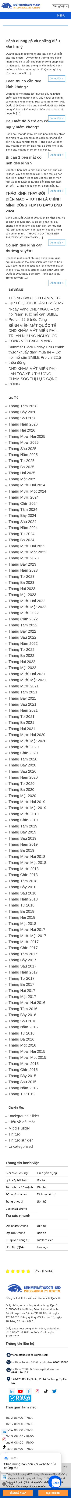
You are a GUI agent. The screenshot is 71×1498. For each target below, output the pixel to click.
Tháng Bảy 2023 (22, 564)
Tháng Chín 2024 (23, 503)
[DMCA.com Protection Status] (20, 1397)
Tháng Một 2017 (22, 997)
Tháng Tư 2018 (21, 905)
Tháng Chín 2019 (23, 820)
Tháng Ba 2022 (21, 655)
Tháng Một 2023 (22, 595)
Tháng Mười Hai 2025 (27, 436)
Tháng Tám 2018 (23, 881)
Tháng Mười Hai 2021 (27, 674)
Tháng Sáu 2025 (22, 449)
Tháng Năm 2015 (23, 1088)
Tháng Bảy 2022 (22, 631)
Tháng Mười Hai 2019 (27, 802)
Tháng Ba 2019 (21, 850)
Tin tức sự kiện (21, 1140)
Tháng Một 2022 (22, 668)
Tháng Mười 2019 (24, 814)
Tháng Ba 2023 (21, 582)
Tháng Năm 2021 (23, 710)
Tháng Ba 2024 (21, 540)
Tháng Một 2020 (22, 796)
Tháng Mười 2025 (24, 442)
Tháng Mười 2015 (24, 1064)
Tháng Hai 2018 (22, 917)
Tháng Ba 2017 (21, 984)
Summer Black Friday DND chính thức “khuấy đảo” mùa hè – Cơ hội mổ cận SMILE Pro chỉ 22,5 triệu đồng (36, 355)
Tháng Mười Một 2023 (27, 552)
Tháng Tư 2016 (21, 1033)
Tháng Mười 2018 (24, 869)
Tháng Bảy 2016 (22, 1015)
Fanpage (42, 1247)
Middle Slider (19, 1128)
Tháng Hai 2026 (22, 430)
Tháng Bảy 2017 (22, 960)
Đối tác (41, 1180)
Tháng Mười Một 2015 (27, 1057)
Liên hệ (41, 1201)
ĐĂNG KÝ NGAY (17, 1492)
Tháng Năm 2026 (23, 424)
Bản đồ (41, 1233)
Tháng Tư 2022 (21, 649)
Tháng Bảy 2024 (22, 515)
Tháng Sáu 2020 (22, 771)
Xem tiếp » (56, 78)
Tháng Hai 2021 (22, 729)
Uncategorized (21, 1146)
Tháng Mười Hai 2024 (27, 485)
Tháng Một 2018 (22, 924)
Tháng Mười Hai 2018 (27, 856)
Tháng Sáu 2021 (22, 704)
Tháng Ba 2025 (21, 467)
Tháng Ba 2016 (21, 1039)
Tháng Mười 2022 (24, 613)
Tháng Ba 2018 (21, 911)
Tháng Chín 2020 (23, 753)
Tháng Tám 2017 (23, 954)
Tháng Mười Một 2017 (27, 936)
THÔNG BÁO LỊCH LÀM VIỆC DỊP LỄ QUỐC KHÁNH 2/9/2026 (36, 300)
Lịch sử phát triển (17, 1180)
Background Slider (24, 1116)
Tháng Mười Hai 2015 (27, 1051)
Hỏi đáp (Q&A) (15, 1247)
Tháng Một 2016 (22, 1045)
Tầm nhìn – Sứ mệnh (19, 1187)
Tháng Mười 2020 (24, 747)
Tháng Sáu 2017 (22, 966)
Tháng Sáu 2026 (22, 418)
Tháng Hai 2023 (22, 589)
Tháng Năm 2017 (23, 972)
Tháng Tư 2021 (21, 716)
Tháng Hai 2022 (22, 662)
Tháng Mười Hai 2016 (27, 1003)
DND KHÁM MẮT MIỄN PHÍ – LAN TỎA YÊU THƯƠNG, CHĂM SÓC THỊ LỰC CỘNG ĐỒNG (34, 376)
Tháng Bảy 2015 (22, 1076)
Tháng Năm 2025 (23, 455)
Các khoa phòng (16, 1208)
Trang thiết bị (14, 1201)
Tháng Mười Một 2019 (27, 808)
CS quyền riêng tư (17, 1240)
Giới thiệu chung (17, 1173)
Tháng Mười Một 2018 (27, 863)
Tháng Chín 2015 (23, 1070)
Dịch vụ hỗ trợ (46, 1194)
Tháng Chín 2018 (23, 875)
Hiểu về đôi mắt (22, 1122)
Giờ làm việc (45, 1240)
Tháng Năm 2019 (23, 844)
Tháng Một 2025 (22, 479)
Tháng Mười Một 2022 (27, 607)
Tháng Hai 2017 (22, 991)
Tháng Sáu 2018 (22, 893)
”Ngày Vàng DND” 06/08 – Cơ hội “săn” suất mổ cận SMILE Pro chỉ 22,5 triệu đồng (34, 314)
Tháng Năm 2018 (23, 899)
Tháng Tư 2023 (21, 576)
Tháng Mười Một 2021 (27, 680)
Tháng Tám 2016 (23, 1009)
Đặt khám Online (17, 1225)
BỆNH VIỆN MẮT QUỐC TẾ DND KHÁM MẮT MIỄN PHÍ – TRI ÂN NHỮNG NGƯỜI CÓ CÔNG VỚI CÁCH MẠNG (34, 333)
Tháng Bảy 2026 (22, 412)
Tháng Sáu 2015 (22, 1082)
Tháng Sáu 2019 (22, 838)
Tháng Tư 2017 (21, 978)
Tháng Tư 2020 (21, 783)
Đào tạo (42, 1187)
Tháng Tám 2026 (23, 406)
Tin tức (14, 1134)
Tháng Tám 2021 (23, 692)
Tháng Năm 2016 (23, 1027)
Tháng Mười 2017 (24, 942)
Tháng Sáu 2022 (22, 637)
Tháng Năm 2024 (23, 528)
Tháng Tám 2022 (23, 625)
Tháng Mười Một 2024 (27, 491)
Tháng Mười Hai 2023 (27, 546)
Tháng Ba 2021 (21, 722)
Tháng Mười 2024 (24, 497)
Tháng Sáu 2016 (22, 1021)
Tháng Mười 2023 (24, 558)
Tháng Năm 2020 (23, 777)
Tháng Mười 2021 (24, 686)
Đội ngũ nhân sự (16, 1194)
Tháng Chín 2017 (23, 948)
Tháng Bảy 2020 (22, 765)
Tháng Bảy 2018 (22, 887)
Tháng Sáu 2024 (22, 522)
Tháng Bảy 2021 (22, 698)
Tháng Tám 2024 (23, 509)
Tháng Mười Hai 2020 (27, 735)
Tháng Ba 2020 (21, 789)
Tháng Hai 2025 (22, 473)
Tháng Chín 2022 (23, 619)
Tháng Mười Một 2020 (27, 741)
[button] (61, 15)
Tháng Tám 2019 (23, 826)
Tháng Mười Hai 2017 (27, 930)
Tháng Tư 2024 (21, 534)
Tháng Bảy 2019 (22, 832)
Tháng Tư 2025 (21, 461)
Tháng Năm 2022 (23, 643)
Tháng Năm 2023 (23, 570)
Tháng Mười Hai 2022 (27, 601)
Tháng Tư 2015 (21, 1094)
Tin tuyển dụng (47, 1173)
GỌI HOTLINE (53, 1492)
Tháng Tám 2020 (23, 759)
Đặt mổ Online (15, 1233)
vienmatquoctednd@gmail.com (29, 1354)
